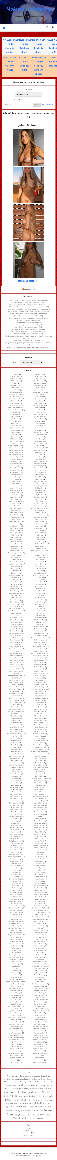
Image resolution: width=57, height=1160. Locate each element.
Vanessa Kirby (39, 1031)
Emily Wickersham (15, 848)
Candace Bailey (15, 626)
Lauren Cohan (39, 564)
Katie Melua (39, 477)
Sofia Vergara (39, 957)
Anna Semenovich (15, 517)
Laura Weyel (39, 559)
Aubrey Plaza (15, 555)
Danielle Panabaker (15, 754)
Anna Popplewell (15, 513)
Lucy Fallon (39, 611)
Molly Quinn (39, 718)
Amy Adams (15, 479)
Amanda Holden (15, 459)
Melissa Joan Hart (39, 673)
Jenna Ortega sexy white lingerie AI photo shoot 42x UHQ (28, 300)
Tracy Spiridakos (39, 1020)
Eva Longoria (15, 874)
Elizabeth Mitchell (15, 816)
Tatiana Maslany (39, 999)
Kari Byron (39, 439)
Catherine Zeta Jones (15, 671)
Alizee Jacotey (15, 437)
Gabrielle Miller (15, 894)
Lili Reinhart (39, 586)
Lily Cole (39, 591)
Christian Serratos (15, 698)
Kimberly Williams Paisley (39, 508)
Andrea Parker (15, 488)
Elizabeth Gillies (15, 814)
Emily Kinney (15, 836)
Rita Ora (39, 859)
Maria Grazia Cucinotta (39, 638)
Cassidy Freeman (15, 658)
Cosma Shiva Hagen (15, 727)
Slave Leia (39, 953)
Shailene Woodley (39, 926)
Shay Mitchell (39, 937)
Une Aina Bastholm (39, 1026)
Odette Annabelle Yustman (39, 778)
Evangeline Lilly (15, 881)
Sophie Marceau (39, 970)
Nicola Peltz (39, 763)
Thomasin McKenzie (39, 1011)
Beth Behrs (15, 571)
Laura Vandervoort (38, 557)
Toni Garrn (39, 1017)
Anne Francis (15, 524)
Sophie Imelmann (39, 968)
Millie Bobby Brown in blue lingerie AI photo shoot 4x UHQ (28, 307)
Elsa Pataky (15, 825)
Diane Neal (15, 781)
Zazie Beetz (39, 1051)
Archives (16, 363)
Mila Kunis (39, 691)
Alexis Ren (15, 414)
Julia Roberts (39, 408)
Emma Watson (14, 854)
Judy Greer (39, 401)
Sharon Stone (39, 935)
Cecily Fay (15, 673)
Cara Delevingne (15, 638)
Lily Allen (39, 588)
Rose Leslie (39, 870)
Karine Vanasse (39, 441)
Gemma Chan (15, 903)
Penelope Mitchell (39, 807)
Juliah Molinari (39, 414)
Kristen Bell (39, 519)
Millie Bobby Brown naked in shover (28, 323)
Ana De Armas (15, 486)
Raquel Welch (39, 841)
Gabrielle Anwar (15, 892)
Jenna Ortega (15, 1020)
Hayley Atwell (15, 937)
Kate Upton (39, 457)
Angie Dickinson (15, 495)
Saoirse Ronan (39, 892)
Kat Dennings (39, 443)
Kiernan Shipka (39, 504)
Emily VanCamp (15, 845)
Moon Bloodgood (39, 723)
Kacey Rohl (39, 425)
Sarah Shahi (39, 915)
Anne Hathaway (14, 526)
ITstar (39, 1156)
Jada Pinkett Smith (15, 984)
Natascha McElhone (39, 747)
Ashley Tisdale (15, 551)
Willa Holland (39, 1042)
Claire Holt (15, 720)
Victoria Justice (39, 1033)
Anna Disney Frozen (15, 501)
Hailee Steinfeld (14, 924)
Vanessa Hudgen (39, 1029)
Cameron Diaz (15, 617)
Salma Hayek (39, 883)
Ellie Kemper (15, 823)
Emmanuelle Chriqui (15, 856)
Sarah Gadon (39, 903)
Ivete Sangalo (15, 977)
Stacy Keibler (39, 979)
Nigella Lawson (39, 769)
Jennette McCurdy (15, 1022)
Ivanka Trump (15, 975)
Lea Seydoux (39, 566)
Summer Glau (39, 986)
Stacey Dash (39, 977)
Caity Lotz (15, 615)
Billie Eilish (15, 577)
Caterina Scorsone (15, 662)
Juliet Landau (39, 421)
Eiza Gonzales (15, 796)
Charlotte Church (15, 682)
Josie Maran (39, 399)
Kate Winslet (39, 459)
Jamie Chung (15, 993)
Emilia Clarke (14, 828)
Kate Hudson (39, 452)
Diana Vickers (15, 776)
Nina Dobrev (39, 776)
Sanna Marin (39, 890)
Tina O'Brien (39, 1013)
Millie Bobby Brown (39, 698)
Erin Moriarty (15, 870)
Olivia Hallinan (39, 783)
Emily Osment (15, 839)
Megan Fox (39, 662)
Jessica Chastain (15, 1049)
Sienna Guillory (39, 944)
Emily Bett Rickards (15, 830)
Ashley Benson (15, 544)
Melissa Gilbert (39, 671)
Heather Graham (15, 941)
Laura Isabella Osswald (39, 551)
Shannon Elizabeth (39, 932)
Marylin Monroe (39, 658)
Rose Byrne (39, 868)
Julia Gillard (39, 403)
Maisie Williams (39, 626)
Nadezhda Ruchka (39, 734)
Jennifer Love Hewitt (15, 1037)
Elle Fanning (15, 818)
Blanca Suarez (15, 586)
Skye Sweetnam (39, 950)
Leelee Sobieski (39, 573)
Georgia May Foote (15, 908)
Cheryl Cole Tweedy (15, 689)
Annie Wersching (15, 528)
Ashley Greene (15, 546)
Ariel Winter (15, 542)
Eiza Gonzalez (15, 798)
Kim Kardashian (39, 506)
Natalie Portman (39, 745)
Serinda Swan (39, 924)
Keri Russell (39, 499)
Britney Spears (15, 600)
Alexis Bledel (15, 412)
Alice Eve (15, 425)
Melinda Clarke (39, 667)
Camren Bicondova (15, 624)
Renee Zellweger (39, 850)
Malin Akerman (39, 629)
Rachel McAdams (39, 828)
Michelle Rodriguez (39, 687)
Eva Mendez (15, 877)
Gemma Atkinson (15, 901)
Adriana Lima (15, 390)
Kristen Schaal (39, 522)
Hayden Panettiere (14, 935)
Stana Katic (39, 982)
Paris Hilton (39, 798)
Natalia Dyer (39, 738)
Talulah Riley (39, 993)
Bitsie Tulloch (15, 582)
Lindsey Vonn (39, 602)
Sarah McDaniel (39, 910)
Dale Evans (15, 743)
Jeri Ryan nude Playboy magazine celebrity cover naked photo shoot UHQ (28, 344)
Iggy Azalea (15, 961)
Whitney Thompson (39, 1040)
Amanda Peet (15, 461)
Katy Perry (39, 479)
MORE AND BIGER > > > (28, 281)
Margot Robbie (39, 635)
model (39, 714)
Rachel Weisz (39, 836)
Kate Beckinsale (39, 448)
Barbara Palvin (15, 562)
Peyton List (39, 810)
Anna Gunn (15, 504)
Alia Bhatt (15, 421)
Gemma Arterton (15, 899)
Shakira (39, 928)
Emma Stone (15, 852)
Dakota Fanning (15, 738)
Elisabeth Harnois (15, 803)
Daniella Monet (15, 749)
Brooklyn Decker (14, 609)
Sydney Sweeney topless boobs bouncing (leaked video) (28, 318)
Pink (39, 816)
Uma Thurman (39, 1022)
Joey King (39, 387)
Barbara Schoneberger (15, 564)
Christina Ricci (15, 707)
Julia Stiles (39, 410)
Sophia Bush (39, 959)
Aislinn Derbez (15, 403)
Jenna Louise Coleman (15, 1017)
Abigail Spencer (15, 379)
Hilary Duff (15, 950)
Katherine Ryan (39, 466)
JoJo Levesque (39, 390)
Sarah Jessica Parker (39, 908)
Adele (15, 383)
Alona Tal (15, 443)
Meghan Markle (39, 664)
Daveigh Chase (15, 758)
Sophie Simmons (39, 973)
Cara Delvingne (15, 640)
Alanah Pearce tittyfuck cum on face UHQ (28, 316)
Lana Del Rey (39, 542)
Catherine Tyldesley (15, 669)
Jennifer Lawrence (15, 1033)
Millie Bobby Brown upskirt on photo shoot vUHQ (28, 331)
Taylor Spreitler (39, 1004)
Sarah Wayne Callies (39, 917)
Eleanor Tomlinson (15, 801)
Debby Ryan (15, 760)
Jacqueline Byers (15, 979)
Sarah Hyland (39, 906)
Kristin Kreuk (38, 526)
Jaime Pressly (15, 986)
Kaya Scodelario (39, 481)
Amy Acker (15, 477)
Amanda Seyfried (15, 463)
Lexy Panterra (39, 584)
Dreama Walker (15, 790)
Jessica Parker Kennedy (15, 1053)
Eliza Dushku (14, 810)
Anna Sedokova (15, 515)
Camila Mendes (15, 620)
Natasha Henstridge (39, 749)
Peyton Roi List (39, 812)
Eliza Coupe (15, 807)
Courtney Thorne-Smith (15, 734)
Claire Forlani (15, 718)
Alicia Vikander (15, 430)
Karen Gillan (39, 437)
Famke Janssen (15, 886)
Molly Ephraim (39, 716)
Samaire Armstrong (39, 886)
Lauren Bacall (39, 562)
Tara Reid (39, 997)
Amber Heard (14, 472)
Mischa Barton (39, 709)
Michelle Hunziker (39, 682)
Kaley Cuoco (39, 430)
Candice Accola (15, 629)
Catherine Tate (15, 667)
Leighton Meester (39, 575)
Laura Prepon (39, 555)
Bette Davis (15, 573)
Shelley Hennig (39, 939)
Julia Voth (39, 412)
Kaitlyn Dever (39, 428)
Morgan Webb (39, 729)
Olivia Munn (39, 787)
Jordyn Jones (39, 394)
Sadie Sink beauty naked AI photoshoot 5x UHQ (28, 302)
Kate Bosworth (39, 450)
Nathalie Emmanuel (39, 754)
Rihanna (39, 854)
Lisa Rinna (39, 606)
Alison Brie (15, 434)
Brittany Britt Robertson (15, 604)
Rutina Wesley (39, 879)
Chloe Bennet (15, 691)
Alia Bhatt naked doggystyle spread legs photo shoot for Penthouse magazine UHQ (28, 337)
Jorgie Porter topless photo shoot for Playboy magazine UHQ (28, 347)
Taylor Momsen (39, 1002)
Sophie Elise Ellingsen (39, 966)
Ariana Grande (15, 539)
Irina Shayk (15, 970)
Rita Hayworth (39, 856)
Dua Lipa (15, 792)
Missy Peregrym (39, 711)
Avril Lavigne (15, 557)
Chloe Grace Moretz (15, 693)
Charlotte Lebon (15, 685)
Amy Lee (15, 481)
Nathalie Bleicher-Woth (39, 752)
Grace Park (15, 917)
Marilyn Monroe (39, 649)
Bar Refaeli (15, 559)
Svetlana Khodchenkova (39, 988)
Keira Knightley (39, 486)
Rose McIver (39, 874)
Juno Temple (39, 423)
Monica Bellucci (39, 720)
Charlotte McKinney (15, 687)
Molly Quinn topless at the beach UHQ (28, 327)
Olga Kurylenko (39, 781)
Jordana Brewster (39, 392)
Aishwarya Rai (15, 401)
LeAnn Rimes (39, 571)
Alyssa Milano (15, 452)
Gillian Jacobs (15, 915)
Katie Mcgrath (39, 475)
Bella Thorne (15, 568)
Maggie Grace (39, 622)
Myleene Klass (39, 731)
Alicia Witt (15, 432)
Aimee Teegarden (15, 399)
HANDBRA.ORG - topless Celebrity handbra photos (39, 65)
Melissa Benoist (39, 669)
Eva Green (15, 872)
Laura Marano (39, 553)
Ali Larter (15, 419)
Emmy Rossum (15, 859)
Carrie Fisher (15, 651)
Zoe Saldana (39, 1058)
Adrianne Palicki (15, 392)
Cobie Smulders (15, 723)
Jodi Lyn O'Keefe (39, 383)
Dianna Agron (15, 783)
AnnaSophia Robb (15, 522)
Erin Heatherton (15, 868)
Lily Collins (39, 593)
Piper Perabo (39, 818)
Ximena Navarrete (39, 1044)
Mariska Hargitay (39, 651)
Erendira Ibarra (15, 861)
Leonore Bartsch (39, 582)
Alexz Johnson (15, 416)
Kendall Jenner (39, 497)
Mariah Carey (39, 644)
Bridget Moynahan (15, 593)
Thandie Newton (39, 1008)
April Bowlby (15, 535)
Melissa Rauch (39, 676)
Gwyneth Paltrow (15, 921)
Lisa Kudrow (39, 604)
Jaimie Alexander (15, 988)
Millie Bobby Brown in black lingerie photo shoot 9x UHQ (28, 305)
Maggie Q (39, 624)
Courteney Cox (15, 731)
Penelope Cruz (39, 805)
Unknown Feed (29, 289)
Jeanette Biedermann (15, 1006)
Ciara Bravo (15, 714)
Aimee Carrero (15, 396)
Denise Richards (15, 774)
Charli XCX (15, 678)
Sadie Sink (39, 881)
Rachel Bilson (39, 825)
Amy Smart (15, 484)
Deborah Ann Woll (15, 763)
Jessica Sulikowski (15, 1058)
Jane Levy (15, 997)
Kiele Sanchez (39, 501)
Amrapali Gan (15, 475)
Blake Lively (15, 584)
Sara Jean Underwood (39, 894)
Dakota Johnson (15, 740)
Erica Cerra (15, 863)
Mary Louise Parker (39, 655)
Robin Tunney (39, 861)
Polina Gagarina (39, 821)
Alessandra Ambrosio (15, 408)
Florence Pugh (15, 890)
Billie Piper (15, 580)
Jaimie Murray (15, 991)
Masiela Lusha (39, 660)
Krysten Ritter (39, 530)
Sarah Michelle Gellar (38, 912)
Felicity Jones (15, 888)
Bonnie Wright (15, 588)
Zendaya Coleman (39, 1053)
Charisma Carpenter (15, 676)
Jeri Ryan (15, 1042)
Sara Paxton (39, 897)
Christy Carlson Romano (15, 711)
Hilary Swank (15, 953)
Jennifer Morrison (15, 1040)
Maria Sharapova (39, 642)
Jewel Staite (39, 376)
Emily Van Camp (15, 843)
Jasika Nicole (15, 1004)
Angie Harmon (15, 497)
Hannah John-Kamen (15, 928)
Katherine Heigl (39, 463)
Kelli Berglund (39, 488)
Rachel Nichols (39, 830)
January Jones (15, 1002)
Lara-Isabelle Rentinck (39, 544)
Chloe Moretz (15, 696)
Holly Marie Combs (15, 957)
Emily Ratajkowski (15, 841)
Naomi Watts (39, 736)
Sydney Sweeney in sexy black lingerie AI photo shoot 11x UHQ (28, 309)
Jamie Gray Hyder (15, 995)
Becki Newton (15, 566)
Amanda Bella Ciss (15, 454)
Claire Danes (15, 716)
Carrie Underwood (15, 655)
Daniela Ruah (15, 747)
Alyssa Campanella (15, 450)
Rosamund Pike (39, 863)
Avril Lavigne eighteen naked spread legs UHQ (28, 325)
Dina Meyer (15, 785)
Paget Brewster (39, 794)
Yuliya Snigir (39, 1046)
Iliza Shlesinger (15, 964)
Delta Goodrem (15, 767)
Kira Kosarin (39, 510)
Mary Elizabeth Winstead (39, 653)
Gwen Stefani (15, 919)
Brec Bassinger (15, 591)
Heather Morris (15, 946)
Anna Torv (15, 519)
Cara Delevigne (15, 635)
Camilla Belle (15, 622)
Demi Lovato (15, 769)
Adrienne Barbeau (15, 394)
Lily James (39, 595)
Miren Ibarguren (39, 707)
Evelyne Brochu (15, 883)
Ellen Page (15, 821)
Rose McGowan (39, 872)
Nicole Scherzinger (39, 767)
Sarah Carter (39, 899)
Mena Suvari (39, 678)
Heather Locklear (15, 944)
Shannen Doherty (39, 930)
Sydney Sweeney (39, 991)
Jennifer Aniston (14, 1024)
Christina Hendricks (15, 702)
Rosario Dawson (39, 866)
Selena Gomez (39, 921)
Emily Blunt (15, 832)
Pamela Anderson (39, 796)
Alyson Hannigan (15, 448)
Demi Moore (15, 772)
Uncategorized (39, 1024)
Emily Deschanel (15, 834)
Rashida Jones (39, 843)
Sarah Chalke (39, 901)
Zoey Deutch (39, 1060)
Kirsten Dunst (39, 513)
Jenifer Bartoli (15, 1011)
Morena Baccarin (39, 725)
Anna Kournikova (15, 508)
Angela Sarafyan (15, 490)
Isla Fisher (15, 973)
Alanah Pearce (15, 405)
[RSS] (53, 27)
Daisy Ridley (15, 736)
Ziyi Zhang (39, 1055)
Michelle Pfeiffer (39, 685)
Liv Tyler (39, 609)
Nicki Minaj (39, 760)
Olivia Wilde (39, 792)
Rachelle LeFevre (39, 839)
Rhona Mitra (39, 852)
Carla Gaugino (15, 642)
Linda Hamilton (39, 597)
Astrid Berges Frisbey (15, 553)
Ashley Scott (15, 548)
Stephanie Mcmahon (39, 984)
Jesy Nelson (15, 1062)
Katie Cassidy (39, 470)
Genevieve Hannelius (15, 906)
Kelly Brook (39, 492)
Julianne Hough (39, 416)
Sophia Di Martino (39, 961)
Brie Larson (15, 597)
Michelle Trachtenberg (39, 689)
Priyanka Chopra (39, 823)
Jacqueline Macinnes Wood (15, 982)
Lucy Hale (39, 613)
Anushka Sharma (15, 530)
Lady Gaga (39, 539)
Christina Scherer (15, 709)
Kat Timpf (39, 446)
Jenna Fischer (15, 1015)
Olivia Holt (39, 785)
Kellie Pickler (39, 490)
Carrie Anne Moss (15, 649)
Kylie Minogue (39, 535)
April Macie (15, 537)
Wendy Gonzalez (39, 1035)
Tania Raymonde (39, 995)
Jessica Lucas (15, 1051)
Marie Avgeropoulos (39, 647)
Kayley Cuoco (39, 484)
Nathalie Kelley (39, 756)
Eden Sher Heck (15, 794)
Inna (15, 968)
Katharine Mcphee (39, 461)
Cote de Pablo (15, 729)
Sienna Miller (39, 946)
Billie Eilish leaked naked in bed (28, 320)
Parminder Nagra (39, 801)
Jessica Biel (15, 1046)
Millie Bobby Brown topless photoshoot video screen (28, 314)
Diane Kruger (15, 778)
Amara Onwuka (15, 468)
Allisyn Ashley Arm (15, 441)
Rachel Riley (39, 832)
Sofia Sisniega (39, 955)
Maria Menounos (39, 640)
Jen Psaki (15, 1008)
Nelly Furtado (39, 758)
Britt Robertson (15, 602)
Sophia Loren (39, 964)
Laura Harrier (39, 548)
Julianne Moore (39, 419)
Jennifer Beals (15, 1026)
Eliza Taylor (15, 812)
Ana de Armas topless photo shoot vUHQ (28, 334)
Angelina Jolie (15, 492)
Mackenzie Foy (39, 620)
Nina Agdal (39, 774)
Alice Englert (15, 423)
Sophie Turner (39, 975)
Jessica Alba (15, 1044)
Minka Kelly (39, 700)
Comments (28, 1133)
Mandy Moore (39, 631)
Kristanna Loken (39, 517)
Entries (28, 1131)
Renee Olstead (39, 848)
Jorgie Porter (39, 396)
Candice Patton (15, 631)
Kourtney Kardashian (39, 515)
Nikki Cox (39, 772)
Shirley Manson (39, 941)
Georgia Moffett (15, 910)
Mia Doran (39, 680)
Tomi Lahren (39, 1015)
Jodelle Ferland (39, 381)
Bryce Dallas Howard (15, 611)
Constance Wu (15, 725)
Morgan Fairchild (39, 727)
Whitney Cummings (39, 1037)
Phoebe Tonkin (39, 814)
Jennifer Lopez (15, 1035)
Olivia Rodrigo (39, 790)
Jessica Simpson (15, 1055)
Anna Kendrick (15, 506)
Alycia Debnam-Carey (15, 446)
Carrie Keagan (15, 653)
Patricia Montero (39, 803)
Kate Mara (39, 454)
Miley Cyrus (39, 693)
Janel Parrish (15, 999)
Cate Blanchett (15, 660)
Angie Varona (15, 499)
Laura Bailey (39, 546)
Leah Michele (39, 568)
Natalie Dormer (39, 743)
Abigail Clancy (15, 376)
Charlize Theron (14, 680)
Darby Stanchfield (15, 756)
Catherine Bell (15, 664)
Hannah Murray (15, 930)
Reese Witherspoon (39, 845)
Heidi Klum (15, 948)
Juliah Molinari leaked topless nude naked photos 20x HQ (28, 311)
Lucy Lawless (39, 615)
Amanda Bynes (15, 457)
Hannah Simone (15, 932)
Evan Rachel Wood (15, 879)
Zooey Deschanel (39, 1062)
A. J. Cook (15, 374)
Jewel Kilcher (39, 374)
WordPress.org (28, 1135)
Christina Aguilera (15, 700)
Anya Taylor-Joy (15, 533)
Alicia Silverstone (15, 428)
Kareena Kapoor (39, 434)
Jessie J (15, 1060)
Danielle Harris (15, 752)
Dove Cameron (15, 787)
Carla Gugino (15, 644)
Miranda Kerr (39, 705)
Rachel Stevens (39, 834)
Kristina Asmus (39, 528)
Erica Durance (15, 866)
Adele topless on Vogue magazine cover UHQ (28, 340)
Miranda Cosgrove (39, 702)
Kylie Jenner (39, 533)
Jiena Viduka (39, 379)
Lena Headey (39, 577)
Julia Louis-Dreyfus (39, 405)
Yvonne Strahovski (39, 1049)
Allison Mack (15, 439)
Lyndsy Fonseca (39, 617)
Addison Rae (15, 381)
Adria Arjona (15, 387)
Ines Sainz (15, 966)
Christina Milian (15, 705)
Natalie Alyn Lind (39, 740)
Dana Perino (15, 745)
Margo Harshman (39, 633)
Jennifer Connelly (15, 1029)
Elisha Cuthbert (15, 805)
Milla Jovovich (39, 696)
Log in (28, 1128)
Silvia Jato (39, 948)
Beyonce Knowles (15, 575)
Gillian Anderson (15, 912)
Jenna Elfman (15, 1013)
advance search (47, 104)
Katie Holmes (39, 472)
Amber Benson (15, 470)
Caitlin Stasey (15, 613)
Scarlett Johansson (38, 919)
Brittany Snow (15, 606)
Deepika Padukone (15, 765)
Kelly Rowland (39, 495)
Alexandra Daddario (15, 410)
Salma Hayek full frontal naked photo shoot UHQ (28, 329)
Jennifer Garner (15, 1031)
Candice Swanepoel (15, 633)
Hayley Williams (15, 939)
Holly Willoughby (15, 959)
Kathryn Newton (39, 468)
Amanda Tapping (15, 466)
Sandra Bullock (39, 888)
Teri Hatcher (39, 1006)
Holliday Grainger (15, 955)
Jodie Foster (39, 385)
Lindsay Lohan (39, 600)
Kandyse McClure (39, 432)
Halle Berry (15, 926)
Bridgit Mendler (15, 595)
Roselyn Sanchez (39, 877)
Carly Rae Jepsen (15, 647)
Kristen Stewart (39, 524)
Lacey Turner (39, 537)
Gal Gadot (14, 897)
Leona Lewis (39, 580)
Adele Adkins (15, 385)
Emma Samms (15, 850)
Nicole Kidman (39, 765)
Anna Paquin (15, 510)
